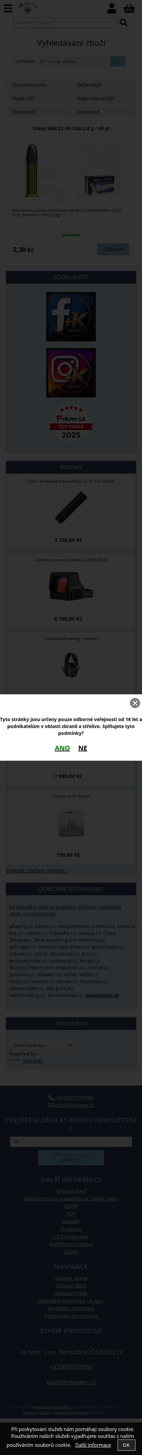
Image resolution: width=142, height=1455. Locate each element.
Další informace (93, 1445)
